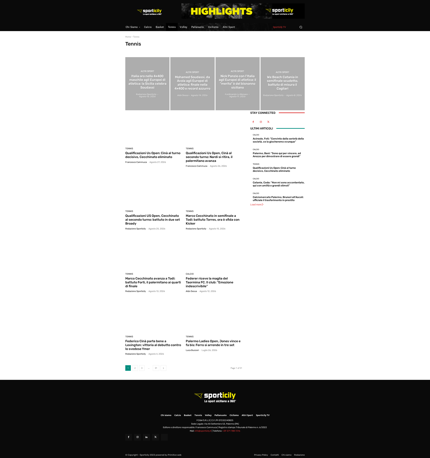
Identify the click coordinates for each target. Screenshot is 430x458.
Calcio (151, 50)
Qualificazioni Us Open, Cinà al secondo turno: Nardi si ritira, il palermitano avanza (209, 157)
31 (156, 368)
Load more (256, 204)
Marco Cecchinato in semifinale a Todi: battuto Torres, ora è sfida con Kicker (213, 219)
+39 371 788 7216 (231, 431)
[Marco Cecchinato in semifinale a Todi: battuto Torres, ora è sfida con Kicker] (214, 190)
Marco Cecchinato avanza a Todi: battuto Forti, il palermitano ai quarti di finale (153, 282)
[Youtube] (276, 122)
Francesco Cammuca (136, 162)
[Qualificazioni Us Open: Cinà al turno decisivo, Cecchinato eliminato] (153, 127)
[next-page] (163, 368)
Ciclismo (172, 50)
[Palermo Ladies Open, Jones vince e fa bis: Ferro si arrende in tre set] (214, 315)
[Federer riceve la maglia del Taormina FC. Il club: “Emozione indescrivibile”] (214, 253)
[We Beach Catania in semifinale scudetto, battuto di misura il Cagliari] (283, 83)
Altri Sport (131, 50)
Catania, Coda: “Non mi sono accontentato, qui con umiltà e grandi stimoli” (279, 184)
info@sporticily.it (203, 431)
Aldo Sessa (191, 291)
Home (128, 36)
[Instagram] (261, 122)
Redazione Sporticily (135, 228)
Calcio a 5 (161, 50)
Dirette (183, 50)
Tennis (129, 148)
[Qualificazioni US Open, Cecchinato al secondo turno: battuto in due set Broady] (153, 190)
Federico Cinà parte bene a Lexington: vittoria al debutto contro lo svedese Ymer (153, 345)
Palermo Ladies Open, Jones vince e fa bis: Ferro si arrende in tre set (213, 343)
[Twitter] (268, 122)
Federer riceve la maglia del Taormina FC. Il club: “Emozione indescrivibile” (209, 282)
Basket (142, 50)
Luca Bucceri (192, 350)
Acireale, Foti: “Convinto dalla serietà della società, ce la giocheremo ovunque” (278, 140)
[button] (301, 27)
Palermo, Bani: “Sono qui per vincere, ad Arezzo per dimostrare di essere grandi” (277, 155)
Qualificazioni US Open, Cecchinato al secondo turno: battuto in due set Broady (152, 219)
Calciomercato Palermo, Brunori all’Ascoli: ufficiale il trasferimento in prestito (278, 199)
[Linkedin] (146, 437)
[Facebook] (253, 122)
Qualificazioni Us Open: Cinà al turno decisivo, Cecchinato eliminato (152, 155)
